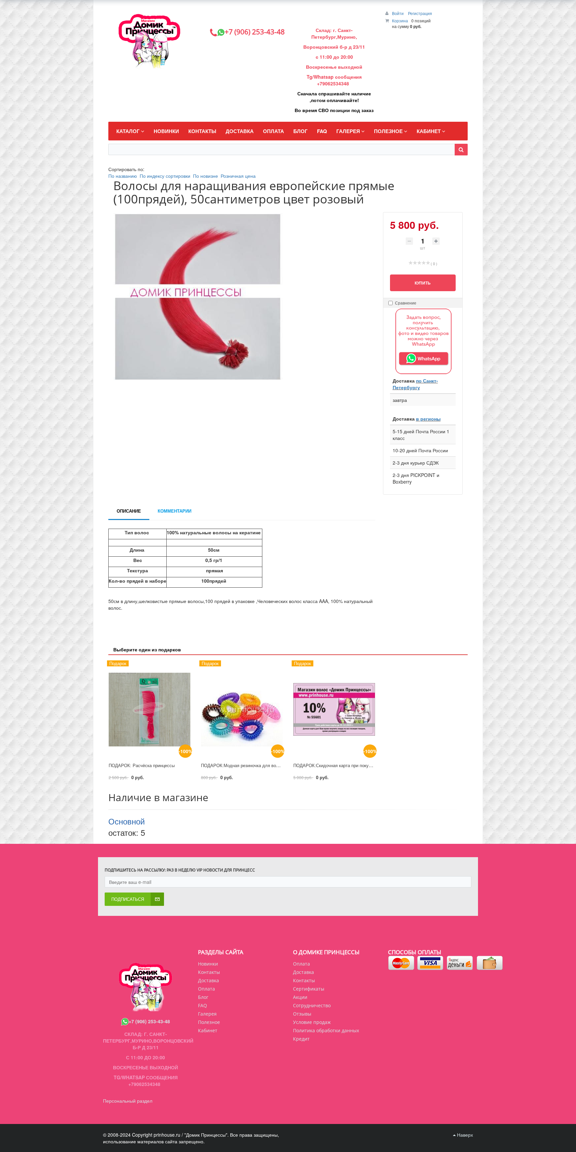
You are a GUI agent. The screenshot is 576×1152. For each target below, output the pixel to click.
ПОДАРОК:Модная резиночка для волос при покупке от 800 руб (266, 765)
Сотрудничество (312, 1005)
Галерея (207, 1014)
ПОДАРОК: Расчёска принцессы (142, 765)
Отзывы (302, 1014)
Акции (300, 997)
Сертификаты (308, 989)
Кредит (301, 1039)
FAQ (202, 1005)
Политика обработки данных (326, 1030)
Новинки (208, 964)
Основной (126, 821)
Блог (203, 997)
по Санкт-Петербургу (415, 384)
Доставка (303, 972)
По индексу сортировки (165, 175)
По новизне (205, 175)
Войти (398, 13)
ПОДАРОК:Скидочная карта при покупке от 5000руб (346, 765)
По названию (122, 175)
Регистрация (420, 13)
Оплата (301, 964)
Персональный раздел (127, 1100)
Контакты (304, 980)
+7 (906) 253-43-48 (149, 1021)
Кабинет (207, 1030)
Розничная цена (238, 175)
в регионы (428, 418)
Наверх (464, 1134)
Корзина (400, 20)
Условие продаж (312, 1022)
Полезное (209, 1022)
